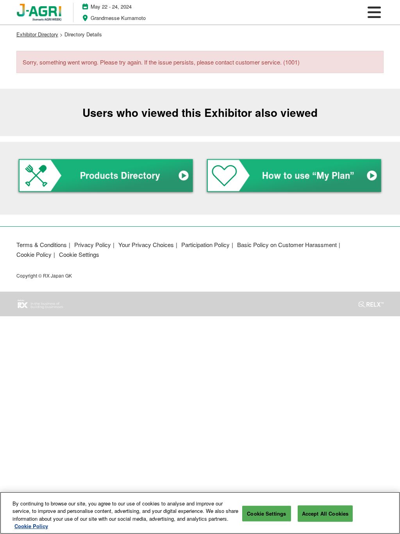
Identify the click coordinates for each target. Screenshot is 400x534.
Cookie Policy (31, 526)
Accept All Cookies (325, 513)
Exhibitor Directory (37, 34)
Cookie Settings (266, 513)
